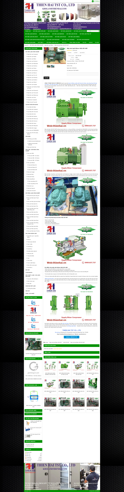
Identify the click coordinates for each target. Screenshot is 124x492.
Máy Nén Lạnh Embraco (32, 61)
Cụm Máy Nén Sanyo (32, 123)
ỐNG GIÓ (28, 290)
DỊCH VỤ (64, 42)
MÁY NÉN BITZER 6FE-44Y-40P (64, 410)
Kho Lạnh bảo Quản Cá (32, 203)
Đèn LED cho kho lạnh (32, 265)
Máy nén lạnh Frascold (32, 102)
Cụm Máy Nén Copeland (33, 109)
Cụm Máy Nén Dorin (32, 114)
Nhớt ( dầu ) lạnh (31, 281)
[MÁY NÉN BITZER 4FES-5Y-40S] (93, 384)
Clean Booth (29, 272)
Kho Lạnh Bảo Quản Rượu (33, 220)
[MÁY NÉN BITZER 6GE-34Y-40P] (50, 402)
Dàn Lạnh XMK (31, 153)
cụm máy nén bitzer (54, 84)
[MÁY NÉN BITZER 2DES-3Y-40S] (93, 402)
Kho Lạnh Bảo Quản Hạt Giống (34, 201)
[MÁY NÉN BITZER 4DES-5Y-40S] (79, 402)
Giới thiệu (40, 42)
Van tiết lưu (30, 248)
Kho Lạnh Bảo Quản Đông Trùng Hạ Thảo (32, 223)
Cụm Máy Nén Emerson (32, 121)
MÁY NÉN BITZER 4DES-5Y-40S (78, 410)
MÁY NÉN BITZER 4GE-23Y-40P (78, 392)
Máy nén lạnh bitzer (49, 278)
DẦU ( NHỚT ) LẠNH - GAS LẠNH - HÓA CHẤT (33, 276)
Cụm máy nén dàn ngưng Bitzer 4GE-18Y (33, 354)
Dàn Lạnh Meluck (31, 162)
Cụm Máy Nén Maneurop (33, 118)
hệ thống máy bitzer (71, 325)
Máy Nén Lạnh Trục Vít (85, 33)
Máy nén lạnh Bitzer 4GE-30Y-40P (78, 342)
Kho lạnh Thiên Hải (30, 444)
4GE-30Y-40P (66, 342)
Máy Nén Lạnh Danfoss (31, 33)
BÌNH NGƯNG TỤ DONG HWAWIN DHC (33, 406)
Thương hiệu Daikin (32, 288)
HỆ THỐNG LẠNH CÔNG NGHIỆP (33, 193)
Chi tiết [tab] (46, 77)
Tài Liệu (97, 42)
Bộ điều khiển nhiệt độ (32, 251)
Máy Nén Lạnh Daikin (53, 31)
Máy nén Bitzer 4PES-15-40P (93, 374)
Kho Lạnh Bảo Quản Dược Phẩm (32, 217)
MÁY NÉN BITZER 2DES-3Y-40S (93, 410)
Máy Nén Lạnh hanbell (74, 36)
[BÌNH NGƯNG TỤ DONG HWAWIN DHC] (33, 396)
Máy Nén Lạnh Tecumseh (68, 39)
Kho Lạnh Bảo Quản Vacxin (33, 214)
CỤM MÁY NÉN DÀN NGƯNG (32, 104)
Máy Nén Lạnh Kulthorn (46, 36)
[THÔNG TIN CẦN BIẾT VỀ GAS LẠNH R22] (27, 425)
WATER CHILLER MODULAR (34, 141)
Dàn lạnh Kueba (31, 176)
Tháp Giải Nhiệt (31, 255)
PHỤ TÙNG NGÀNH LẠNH (31, 233)
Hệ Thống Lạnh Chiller (53, 42)
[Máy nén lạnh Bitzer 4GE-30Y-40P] (55, 55)
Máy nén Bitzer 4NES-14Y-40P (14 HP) (64, 374)
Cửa (28, 258)
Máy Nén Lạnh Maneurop (83, 39)
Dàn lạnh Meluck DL (32, 165)
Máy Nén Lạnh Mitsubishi (80, 31)
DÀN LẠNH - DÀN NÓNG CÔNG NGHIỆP (32, 150)
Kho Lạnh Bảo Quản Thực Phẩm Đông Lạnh (32, 209)
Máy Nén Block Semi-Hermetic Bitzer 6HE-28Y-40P (50, 374)
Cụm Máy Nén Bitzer (32, 107)
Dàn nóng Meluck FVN (33, 183)
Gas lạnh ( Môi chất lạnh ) (33, 278)
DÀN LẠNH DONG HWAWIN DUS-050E (33, 378)
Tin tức (84, 42)
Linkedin (83, 52)
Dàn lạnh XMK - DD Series (33, 158)
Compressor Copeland (32, 99)
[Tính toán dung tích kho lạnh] (27, 438)
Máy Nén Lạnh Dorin (30, 42)
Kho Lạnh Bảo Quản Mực (33, 212)
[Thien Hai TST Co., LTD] (62, 29)
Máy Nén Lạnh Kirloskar (31, 36)
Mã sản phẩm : (72, 55)
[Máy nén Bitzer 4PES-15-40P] (93, 366)
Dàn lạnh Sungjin (31, 171)
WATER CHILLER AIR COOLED (32, 144)
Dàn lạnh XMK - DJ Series (33, 160)
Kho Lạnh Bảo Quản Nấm (33, 226)
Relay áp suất (30, 253)
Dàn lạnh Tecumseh (32, 190)
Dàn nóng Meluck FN (32, 181)
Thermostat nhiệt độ (32, 241)
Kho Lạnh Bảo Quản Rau (33, 228)
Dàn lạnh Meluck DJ (32, 167)
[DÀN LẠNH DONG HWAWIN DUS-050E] (33, 369)
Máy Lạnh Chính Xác (32, 147)
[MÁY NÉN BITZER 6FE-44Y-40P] (64, 402)
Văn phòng (57, 332)
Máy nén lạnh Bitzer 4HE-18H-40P (78, 374)
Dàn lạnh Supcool (31, 188)
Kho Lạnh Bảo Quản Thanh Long (33, 198)
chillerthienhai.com (30, 445)
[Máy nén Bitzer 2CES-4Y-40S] (50, 384)
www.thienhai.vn (82, 334)
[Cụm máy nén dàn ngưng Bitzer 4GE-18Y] (33, 344)
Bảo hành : (72, 59)
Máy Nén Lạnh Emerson (58, 33)
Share (69, 52)
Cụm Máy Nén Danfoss (32, 116)
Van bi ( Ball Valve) (31, 262)
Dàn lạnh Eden (31, 174)
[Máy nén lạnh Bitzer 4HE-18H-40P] (79, 366)
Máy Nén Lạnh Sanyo (44, 33)
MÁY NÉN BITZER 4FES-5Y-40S (93, 392)
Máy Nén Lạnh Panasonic (53, 39)
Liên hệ (90, 42)
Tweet (76, 52)
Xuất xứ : (73, 57)
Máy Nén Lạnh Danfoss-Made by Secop (35, 39)
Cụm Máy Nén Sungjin (32, 127)
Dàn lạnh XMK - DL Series (33, 155)
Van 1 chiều (30, 244)
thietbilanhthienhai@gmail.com (67, 334)
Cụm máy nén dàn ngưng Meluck (32, 133)
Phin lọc (29, 239)
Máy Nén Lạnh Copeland (39, 31)
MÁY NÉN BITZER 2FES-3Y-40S (64, 392)
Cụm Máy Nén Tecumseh (33, 111)
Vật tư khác (30, 260)
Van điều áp (30, 246)
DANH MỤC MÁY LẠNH (31, 286)
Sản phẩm (28, 136)
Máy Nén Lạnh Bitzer (66, 31)
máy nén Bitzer (71, 83)
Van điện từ (30, 267)
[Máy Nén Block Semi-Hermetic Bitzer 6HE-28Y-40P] (50, 366)
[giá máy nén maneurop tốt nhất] (27, 431)
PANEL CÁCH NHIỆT (30, 293)
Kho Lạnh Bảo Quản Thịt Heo (34, 231)
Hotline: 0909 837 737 (71, 337)
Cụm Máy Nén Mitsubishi (33, 125)
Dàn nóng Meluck (31, 178)
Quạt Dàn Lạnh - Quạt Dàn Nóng (33, 236)
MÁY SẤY (28, 269)
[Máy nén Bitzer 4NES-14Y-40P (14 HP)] (64, 366)
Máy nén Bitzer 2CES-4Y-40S (50, 392)
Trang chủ (28, 31)
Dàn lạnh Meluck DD (32, 169)
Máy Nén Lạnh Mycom (72, 33)
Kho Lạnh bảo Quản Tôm (33, 206)
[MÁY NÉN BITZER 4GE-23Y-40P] (79, 384)
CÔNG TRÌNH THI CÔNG (74, 42)
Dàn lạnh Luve (30, 185)
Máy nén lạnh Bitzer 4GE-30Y (56, 342)
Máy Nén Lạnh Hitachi (60, 36)
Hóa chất (29, 283)
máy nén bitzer (65, 323)
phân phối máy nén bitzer (80, 83)
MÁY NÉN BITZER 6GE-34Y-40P (50, 410)
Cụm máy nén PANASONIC (33, 130)
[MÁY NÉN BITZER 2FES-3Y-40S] (64, 384)
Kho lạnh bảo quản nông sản (33, 195)
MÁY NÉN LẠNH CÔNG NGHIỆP (32, 51)
